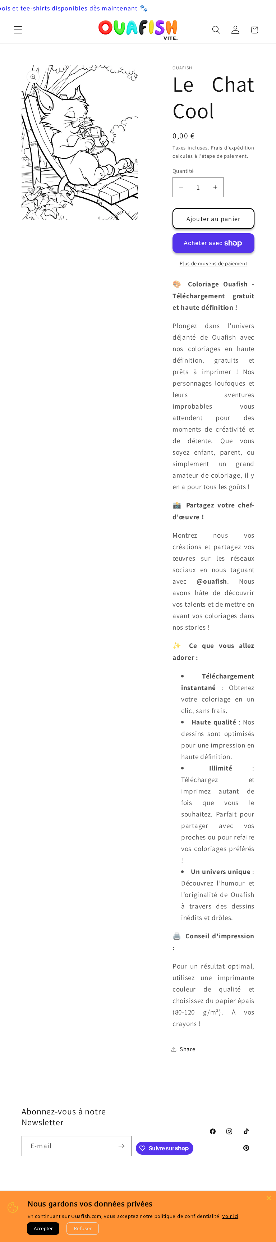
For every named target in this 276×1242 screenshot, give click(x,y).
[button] (18, 30)
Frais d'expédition (232, 147)
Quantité (183, 170)
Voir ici (230, 1216)
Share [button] (188, 1049)
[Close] (268, 1198)
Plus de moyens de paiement (214, 263)
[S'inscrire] (121, 1146)
